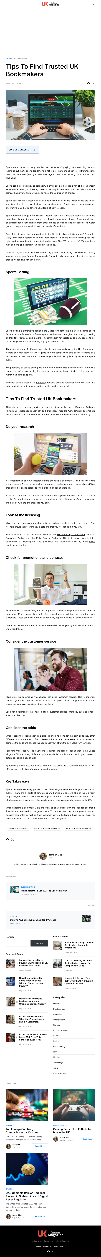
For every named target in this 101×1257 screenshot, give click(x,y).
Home (38, 1246)
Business (24, 887)
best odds (79, 735)
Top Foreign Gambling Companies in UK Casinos (22, 1131)
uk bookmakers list (61, 487)
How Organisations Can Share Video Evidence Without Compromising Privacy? (31, 982)
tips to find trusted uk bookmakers (78, 829)
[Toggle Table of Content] (33, 150)
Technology (58, 1062)
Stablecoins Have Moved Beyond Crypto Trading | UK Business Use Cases (33, 963)
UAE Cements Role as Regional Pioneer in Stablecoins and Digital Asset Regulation (27, 1196)
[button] (7, 4)
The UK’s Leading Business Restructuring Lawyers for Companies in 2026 (78, 963)
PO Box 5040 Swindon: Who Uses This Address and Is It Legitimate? (31, 1019)
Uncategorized (59, 1073)
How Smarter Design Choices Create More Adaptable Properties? (79, 945)
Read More (40, 1146)
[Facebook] (48, 1251)
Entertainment (59, 1020)
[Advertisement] (50, 32)
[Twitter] (52, 1251)
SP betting (41, 382)
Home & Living (59, 1046)
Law (55, 1052)
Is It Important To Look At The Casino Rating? (44, 890)
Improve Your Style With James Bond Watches (33, 920)
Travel (55, 1068)
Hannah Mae (55, 854)
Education (57, 1014)
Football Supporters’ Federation (79, 234)
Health (56, 1041)
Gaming (9, 59)
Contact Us (47, 1246)
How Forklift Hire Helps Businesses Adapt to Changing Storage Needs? (32, 1001)
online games (15, 341)
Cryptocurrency (59, 1009)
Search (10, 937)
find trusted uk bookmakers (18, 829)
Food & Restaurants (61, 1030)
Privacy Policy (59, 1246)
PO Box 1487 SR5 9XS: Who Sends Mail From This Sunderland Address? (33, 1037)
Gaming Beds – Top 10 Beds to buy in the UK (72, 1131)
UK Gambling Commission (71, 534)
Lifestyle (13, 916)
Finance (56, 1025)
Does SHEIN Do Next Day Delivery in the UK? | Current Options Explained (78, 981)
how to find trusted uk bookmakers (47, 829)
